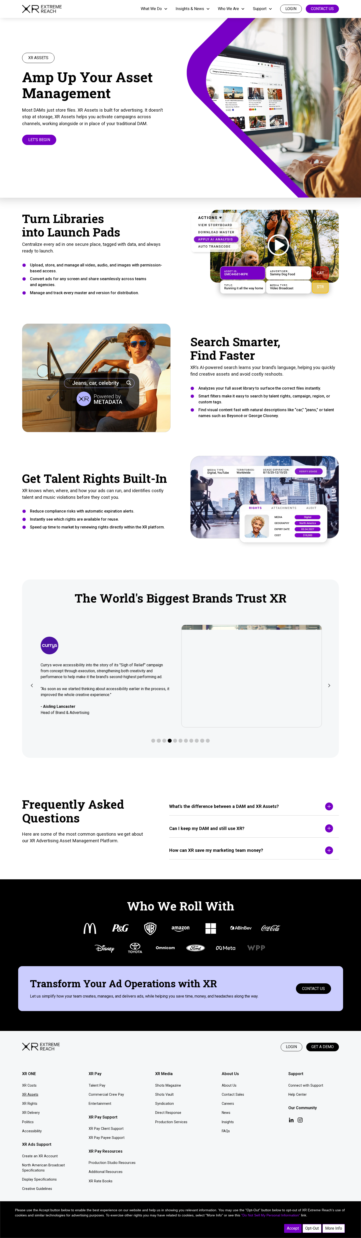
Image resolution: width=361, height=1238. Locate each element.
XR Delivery (31, 1113)
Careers (228, 1104)
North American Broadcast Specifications (43, 1167)
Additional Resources (106, 1172)
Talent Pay (97, 1085)
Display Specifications (39, 1179)
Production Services (171, 1122)
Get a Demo (322, 1046)
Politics (28, 1122)
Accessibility (32, 1131)
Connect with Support (305, 1085)
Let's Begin (39, 139)
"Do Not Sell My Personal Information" (270, 1215)
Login (291, 1046)
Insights (228, 1122)
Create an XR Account (40, 1156)
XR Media (164, 1073)
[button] (154, 9)
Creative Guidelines (37, 1189)
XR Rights (29, 1104)
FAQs (226, 1131)
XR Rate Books (100, 1181)
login (290, 8)
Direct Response (168, 1113)
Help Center (297, 1094)
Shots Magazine (168, 1085)
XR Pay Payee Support (107, 1138)
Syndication (164, 1104)
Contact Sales (233, 1094)
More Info (333, 1228)
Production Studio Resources (112, 1163)
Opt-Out (312, 1228)
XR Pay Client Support (106, 1129)
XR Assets (30, 1094)
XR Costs (29, 1085)
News (226, 1113)
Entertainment (100, 1104)
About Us (229, 1085)
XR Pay (95, 1073)
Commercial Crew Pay (106, 1094)
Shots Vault (164, 1094)
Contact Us (322, 8)
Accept (293, 1228)
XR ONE (29, 1073)
